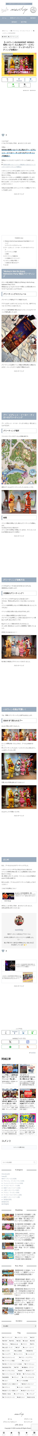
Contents (17, 238)
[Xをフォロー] (10, 1042)
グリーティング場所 (11, 251)
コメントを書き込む (19, 1147)
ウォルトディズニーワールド (13, 1183)
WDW (5, 36)
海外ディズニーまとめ (9, 1178)
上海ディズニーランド (11, 1190)
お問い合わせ (19, 1425)
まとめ (6, 264)
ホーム (10, 1419)
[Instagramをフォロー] (27, 1042)
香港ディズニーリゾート (12, 1188)
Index (4, 1176)
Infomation (6, 1174)
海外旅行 (7, 1199)
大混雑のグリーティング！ (13, 258)
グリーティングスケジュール (13, 245)
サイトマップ (28, 1422)
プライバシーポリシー (10, 1422)
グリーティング (14, 36)
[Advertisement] (19, 111)
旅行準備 (5, 1204)
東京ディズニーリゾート (12, 1197)
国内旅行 (5, 1202)
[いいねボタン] (3, 135)
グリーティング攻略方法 (11, 256)
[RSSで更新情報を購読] (27, 1047)
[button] (24, 85)
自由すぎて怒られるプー (12, 262)
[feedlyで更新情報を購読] (10, 1047)
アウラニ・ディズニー (11, 1192)
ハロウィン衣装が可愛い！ (12, 260)
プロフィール (28, 1419)
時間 (7, 254)
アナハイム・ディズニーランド (14, 1181)
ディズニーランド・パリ (12, 1185)
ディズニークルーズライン (13, 1195)
